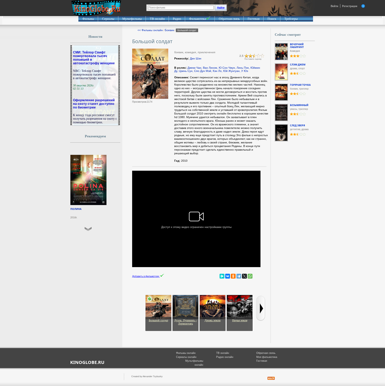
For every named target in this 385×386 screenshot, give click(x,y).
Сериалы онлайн (186, 356)
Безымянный (299, 105)
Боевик (169, 30)
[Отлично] (262, 56)
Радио (177, 18)
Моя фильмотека (266, 356)
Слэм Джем (297, 64)
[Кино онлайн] (96, 8)
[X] (244, 276)
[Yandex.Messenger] (222, 276)
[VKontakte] (227, 276)
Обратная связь (229, 18)
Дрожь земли (213, 320)
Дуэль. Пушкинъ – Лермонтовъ (185, 322)
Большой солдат (158, 320)
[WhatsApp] (250, 276)
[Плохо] (246, 56)
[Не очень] (250, 56)
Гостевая (253, 18)
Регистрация (349, 6)
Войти (334, 6)
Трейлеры (291, 18)
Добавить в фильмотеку (146, 276)
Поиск (271, 18)
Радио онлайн (224, 356)
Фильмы (88, 18)
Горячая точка (300, 85)
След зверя (297, 125)
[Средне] (254, 56)
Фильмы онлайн (186, 352)
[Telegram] (238, 276)
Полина (75, 209)
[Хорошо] (258, 56)
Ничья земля (239, 320)
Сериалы (108, 18)
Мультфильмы (132, 18)
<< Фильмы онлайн (151, 30)
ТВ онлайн (157, 18)
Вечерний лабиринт (297, 46)
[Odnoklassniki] (233, 276)
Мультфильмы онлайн (194, 362)
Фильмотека (197, 18)
